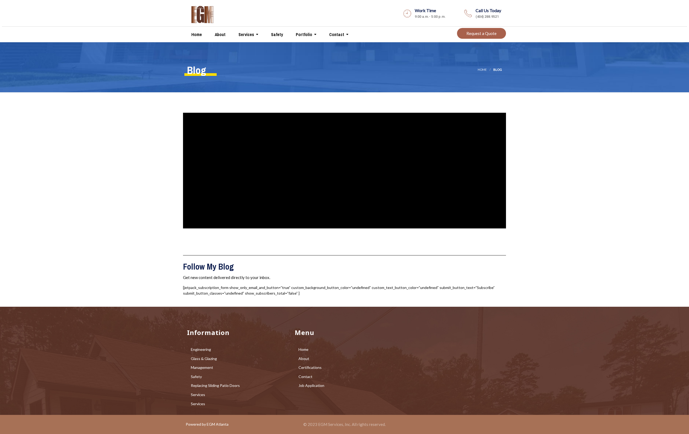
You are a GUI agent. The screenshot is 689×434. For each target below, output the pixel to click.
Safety (276, 34)
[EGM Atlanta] (202, 13)
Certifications (310, 367)
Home (196, 34)
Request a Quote (481, 33)
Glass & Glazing (204, 358)
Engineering (201, 349)
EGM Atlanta (218, 424)
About (220, 34)
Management (202, 367)
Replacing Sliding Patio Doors (215, 385)
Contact (336, 34)
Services (245, 34)
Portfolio (303, 34)
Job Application (311, 385)
